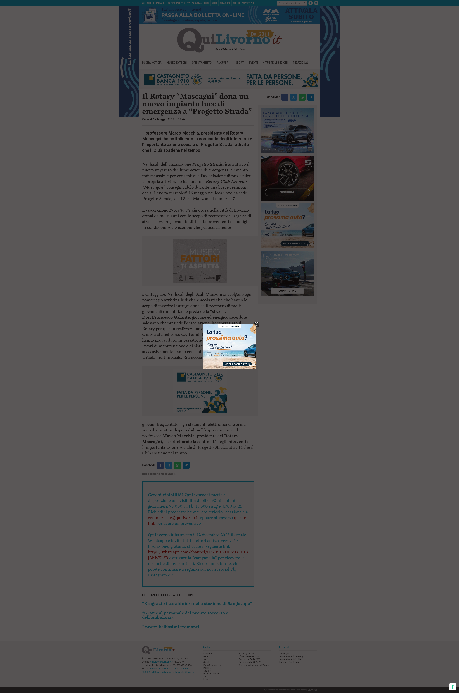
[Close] (256, 324)
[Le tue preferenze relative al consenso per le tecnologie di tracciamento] (452, 686)
